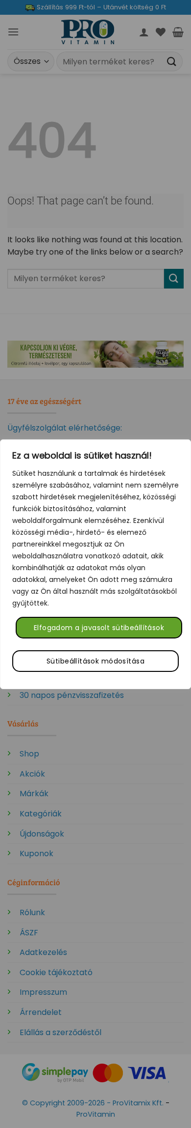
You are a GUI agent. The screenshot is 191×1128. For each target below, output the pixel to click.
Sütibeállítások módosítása (95, 661)
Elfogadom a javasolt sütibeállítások (99, 628)
